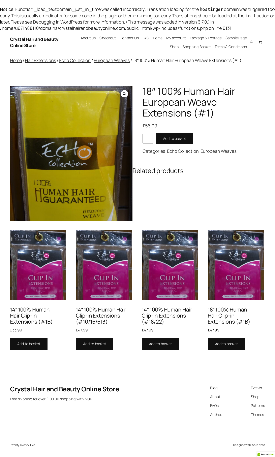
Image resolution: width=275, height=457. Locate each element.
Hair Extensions (40, 60)
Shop (174, 46)
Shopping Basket (197, 46)
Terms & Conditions (231, 46)
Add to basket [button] (28, 343)
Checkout (107, 37)
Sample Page (236, 37)
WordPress (258, 445)
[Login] (251, 42)
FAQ (146, 37)
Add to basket (174, 138)
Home (158, 37)
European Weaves (112, 60)
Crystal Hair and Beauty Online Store (34, 42)
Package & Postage (206, 37)
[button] (124, 93)
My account (176, 37)
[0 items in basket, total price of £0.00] (260, 42)
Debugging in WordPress (57, 22)
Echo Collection (75, 60)
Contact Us (129, 37)
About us (88, 37)
